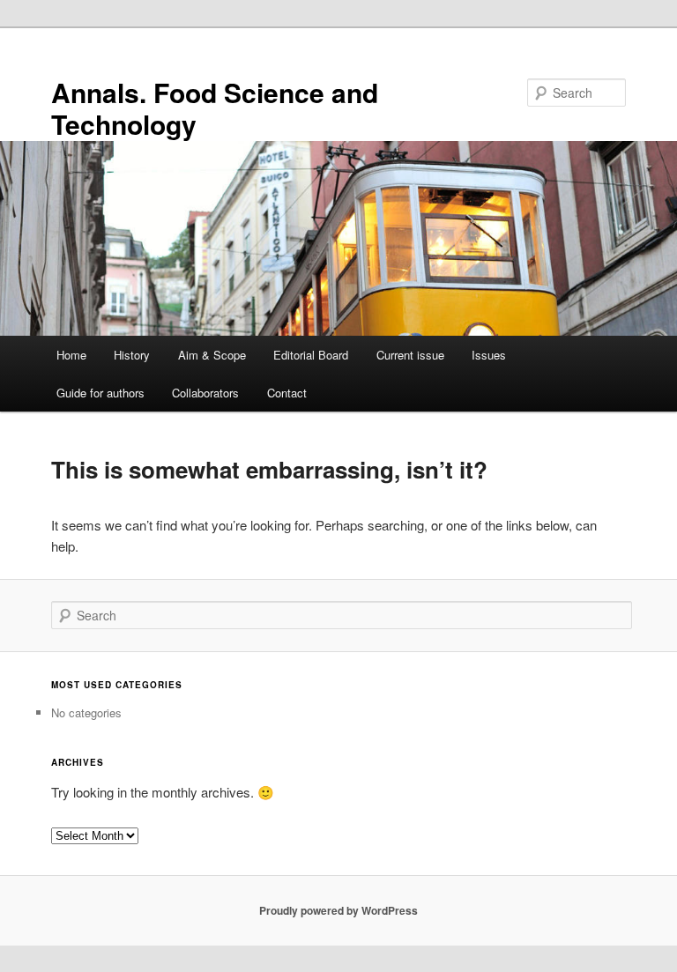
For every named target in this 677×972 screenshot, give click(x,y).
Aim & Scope (212, 354)
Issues (489, 354)
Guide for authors (100, 392)
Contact (287, 392)
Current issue (410, 354)
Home (71, 354)
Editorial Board (310, 354)
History (132, 354)
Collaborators (205, 392)
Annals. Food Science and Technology (214, 108)
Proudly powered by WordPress (338, 910)
